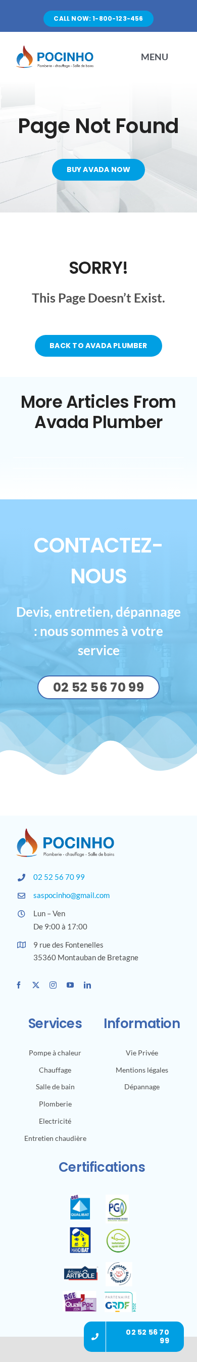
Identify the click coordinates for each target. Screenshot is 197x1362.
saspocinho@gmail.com (71, 895)
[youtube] (70, 985)
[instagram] (53, 985)
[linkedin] (87, 985)
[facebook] (18, 985)
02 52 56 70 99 (59, 876)
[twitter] (35, 985)
